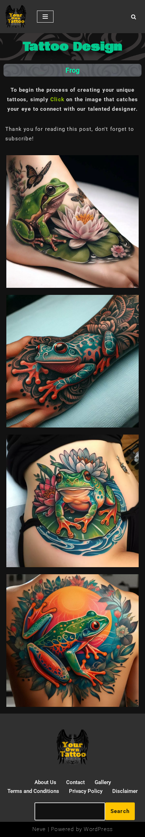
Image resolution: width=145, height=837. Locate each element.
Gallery (103, 782)
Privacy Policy (85, 791)
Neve (39, 829)
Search (120, 811)
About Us (45, 782)
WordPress (98, 829)
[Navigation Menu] (45, 17)
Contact (75, 782)
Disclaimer (125, 791)
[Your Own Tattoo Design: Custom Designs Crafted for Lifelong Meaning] (15, 16)
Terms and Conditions (33, 791)
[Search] (133, 16)
